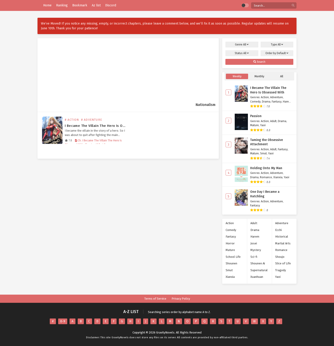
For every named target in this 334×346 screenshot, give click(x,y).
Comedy (255, 101)
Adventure (276, 97)
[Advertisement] (118, 74)
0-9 (62, 321)
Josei (253, 243)
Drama (266, 101)
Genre (240, 44)
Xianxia (277, 177)
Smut (263, 153)
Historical (281, 236)
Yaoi (263, 125)
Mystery (255, 250)
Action (265, 97)
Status (240, 53)
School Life (233, 256)
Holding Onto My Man (266, 168)
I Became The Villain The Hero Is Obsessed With (105, 126)
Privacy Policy (181, 298)
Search (260, 61)
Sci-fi (253, 256)
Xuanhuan (256, 276)
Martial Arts (283, 243)
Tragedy (280, 270)
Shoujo (279, 256)
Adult (273, 121)
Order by (275, 53)
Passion (256, 116)
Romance (266, 177)
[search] (293, 5)
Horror (230, 243)
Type (276, 44)
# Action (72, 119)
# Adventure (91, 119)
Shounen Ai (257, 263)
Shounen (231, 263)
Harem (287, 101)
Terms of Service (155, 298)
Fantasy (277, 101)
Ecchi (278, 230)
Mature (254, 125)
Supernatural (259, 270)
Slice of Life (283, 263)
